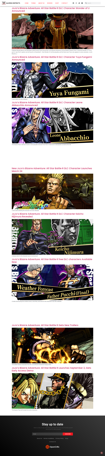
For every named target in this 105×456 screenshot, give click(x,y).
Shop (57, 3)
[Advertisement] (52, 156)
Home (26, 3)
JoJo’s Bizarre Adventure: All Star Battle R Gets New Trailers (45, 325)
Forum (33, 3)
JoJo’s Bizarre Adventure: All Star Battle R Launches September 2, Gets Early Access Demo (51, 369)
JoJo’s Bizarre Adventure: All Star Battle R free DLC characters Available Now (52, 261)
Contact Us (52, 442)
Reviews (49, 3)
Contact (65, 3)
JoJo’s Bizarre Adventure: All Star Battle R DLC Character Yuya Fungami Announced (52, 58)
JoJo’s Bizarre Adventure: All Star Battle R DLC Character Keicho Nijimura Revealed (47, 215)
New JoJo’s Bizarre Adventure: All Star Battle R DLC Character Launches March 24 (52, 170)
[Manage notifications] (101, 453)
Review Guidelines (49, 438)
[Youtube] (82, 3)
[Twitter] (79, 3)
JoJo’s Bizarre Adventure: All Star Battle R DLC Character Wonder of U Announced (51, 9)
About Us (41, 3)
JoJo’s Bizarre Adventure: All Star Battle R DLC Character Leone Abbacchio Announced (47, 104)
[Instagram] (76, 3)
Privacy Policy (60, 438)
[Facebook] (73, 3)
